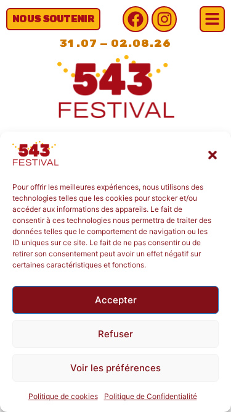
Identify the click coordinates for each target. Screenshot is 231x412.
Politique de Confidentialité (150, 396)
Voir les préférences (115, 368)
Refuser (115, 334)
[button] (212, 155)
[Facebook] (135, 19)
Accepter (116, 300)
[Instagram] (164, 19)
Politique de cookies (63, 396)
